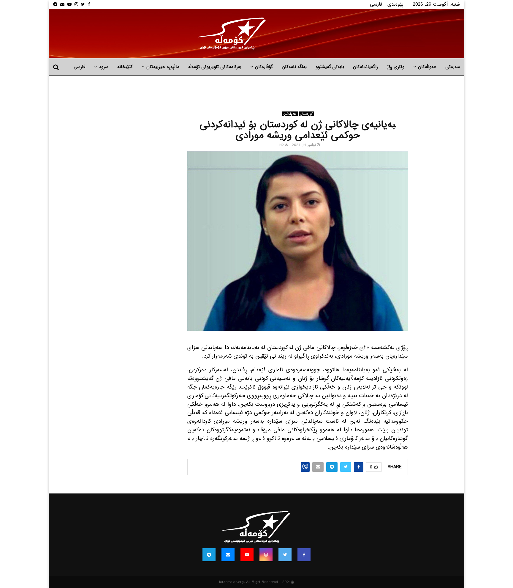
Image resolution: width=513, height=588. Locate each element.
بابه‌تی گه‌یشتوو (330, 66)
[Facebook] (304, 554)
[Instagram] (266, 554)
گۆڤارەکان (264, 66)
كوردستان (306, 113)
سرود (103, 66)
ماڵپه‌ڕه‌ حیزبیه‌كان (162, 66)
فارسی (376, 4)
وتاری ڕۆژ (395, 66)
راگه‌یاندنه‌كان (365, 66)
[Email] (228, 554)
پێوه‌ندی (395, 4)
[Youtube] (247, 554)
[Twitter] (285, 554)
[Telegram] (209, 554)
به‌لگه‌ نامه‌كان (294, 66)
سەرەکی (452, 66)
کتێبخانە (125, 66)
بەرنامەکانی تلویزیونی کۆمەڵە (214, 66)
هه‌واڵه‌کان (427, 66)
